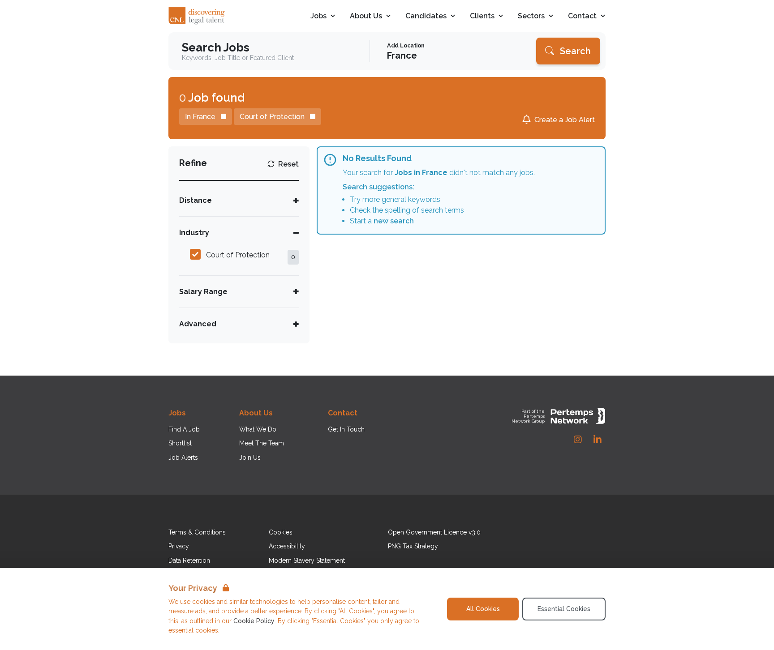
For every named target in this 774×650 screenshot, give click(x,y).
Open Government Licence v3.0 (434, 532)
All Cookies (483, 608)
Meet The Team (261, 443)
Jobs (318, 16)
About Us (366, 16)
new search (394, 221)
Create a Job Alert (564, 119)
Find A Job (184, 429)
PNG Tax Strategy (413, 546)
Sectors (531, 16)
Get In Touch (346, 429)
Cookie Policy (254, 620)
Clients (482, 16)
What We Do (257, 429)
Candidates (426, 16)
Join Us (250, 457)
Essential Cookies (564, 608)
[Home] (197, 16)
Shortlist (180, 443)
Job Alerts (183, 457)
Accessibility (287, 546)
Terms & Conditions (197, 532)
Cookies (280, 532)
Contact (582, 16)
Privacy (178, 546)
